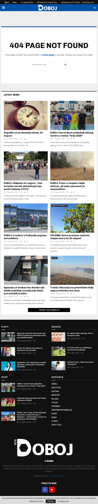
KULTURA (55, 391)
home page (48, 55)
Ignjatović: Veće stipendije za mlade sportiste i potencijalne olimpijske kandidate (31, 364)
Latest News (12, 94)
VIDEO (54, 417)
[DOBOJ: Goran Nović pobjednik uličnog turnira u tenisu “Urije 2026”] (72, 115)
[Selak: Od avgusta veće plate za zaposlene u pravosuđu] (8, 351)
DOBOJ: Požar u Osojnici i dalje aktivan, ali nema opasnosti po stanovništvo (67, 186)
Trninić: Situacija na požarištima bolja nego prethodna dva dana (72, 289)
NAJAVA (55, 399)
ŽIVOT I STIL (9, 103)
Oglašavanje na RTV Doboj (70, 2)
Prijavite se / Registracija (48, 2)
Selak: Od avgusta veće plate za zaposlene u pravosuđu (29, 349)
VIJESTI (8, 258)
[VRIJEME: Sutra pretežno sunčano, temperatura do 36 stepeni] (72, 218)
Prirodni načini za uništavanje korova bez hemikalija (79, 349)
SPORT (54, 103)
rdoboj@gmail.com (56, 476)
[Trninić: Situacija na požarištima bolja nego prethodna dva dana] (72, 270)
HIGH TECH (56, 388)
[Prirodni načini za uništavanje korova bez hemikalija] (58, 351)
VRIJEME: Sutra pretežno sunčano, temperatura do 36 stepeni (70, 237)
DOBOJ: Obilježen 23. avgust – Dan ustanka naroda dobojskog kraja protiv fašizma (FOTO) (23, 186)
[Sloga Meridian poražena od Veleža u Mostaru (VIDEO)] (8, 401)
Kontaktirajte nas (88, 2)
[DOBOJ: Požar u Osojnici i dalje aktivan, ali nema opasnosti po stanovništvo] (72, 165)
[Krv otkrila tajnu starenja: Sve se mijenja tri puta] (58, 336)
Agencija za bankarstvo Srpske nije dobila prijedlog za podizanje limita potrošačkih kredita (24, 290)
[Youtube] (52, 490)
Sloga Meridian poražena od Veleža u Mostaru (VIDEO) (31, 399)
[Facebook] (45, 490)
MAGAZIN (56, 395)
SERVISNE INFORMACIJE (59, 205)
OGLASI (55, 403)
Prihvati (51, 501)
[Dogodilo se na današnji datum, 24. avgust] (26, 115)
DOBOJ (8, 153)
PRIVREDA (56, 406)
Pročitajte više (63, 501)
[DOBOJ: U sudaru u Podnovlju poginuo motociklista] (26, 218)
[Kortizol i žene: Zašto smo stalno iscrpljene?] (58, 365)
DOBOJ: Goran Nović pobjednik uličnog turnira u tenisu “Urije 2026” (71, 134)
